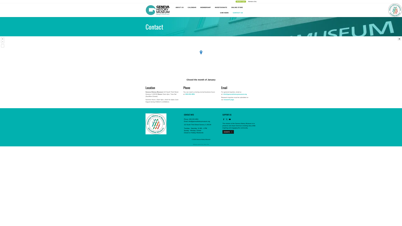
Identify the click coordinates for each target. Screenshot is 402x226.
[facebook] (223, 119)
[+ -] (201, 54)
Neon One (206, 144)
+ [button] (2, 39)
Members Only (252, 1)
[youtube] (230, 119)
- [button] (2, 41)
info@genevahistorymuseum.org (199, 121)
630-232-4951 (193, 119)
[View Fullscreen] (2, 45)
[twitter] (226, 119)
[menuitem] (179, 7)
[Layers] (399, 39)
